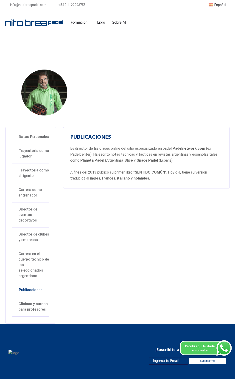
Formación (79, 22)
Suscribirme (207, 360)
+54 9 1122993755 (72, 5)
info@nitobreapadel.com (28, 5)
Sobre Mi (119, 22)
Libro (101, 22)
